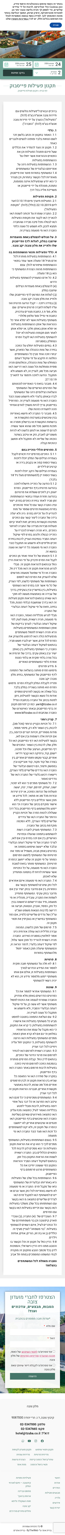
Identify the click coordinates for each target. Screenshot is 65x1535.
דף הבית (43, 90)
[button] (47, 64)
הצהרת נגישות (19, 1459)
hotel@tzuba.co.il (28, 1433)
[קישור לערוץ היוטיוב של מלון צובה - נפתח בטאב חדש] (29, 1441)
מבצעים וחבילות (52, 1493)
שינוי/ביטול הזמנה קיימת (41, 1459)
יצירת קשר (55, 1508)
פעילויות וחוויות (23, 1478)
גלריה (57, 1498)
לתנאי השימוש (29, 1352)
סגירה (55, 25)
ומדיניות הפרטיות (29, 1356)
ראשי (57, 1478)
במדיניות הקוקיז (19, 18)
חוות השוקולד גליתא (21, 1501)
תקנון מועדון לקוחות (21, 1449)
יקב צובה (26, 1506)
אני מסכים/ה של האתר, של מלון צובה (32, 1356)
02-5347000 (28, 1424)
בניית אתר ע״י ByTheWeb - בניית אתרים (33, 1530)
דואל (52, 1338)
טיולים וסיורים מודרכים (20, 1511)
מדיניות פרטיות (41, 1454)
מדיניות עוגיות (23, 1454)
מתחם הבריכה (24, 1491)
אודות (57, 1483)
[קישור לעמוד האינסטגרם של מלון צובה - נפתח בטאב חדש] (36, 1441)
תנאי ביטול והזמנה (39, 1464)
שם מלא (50, 1326)
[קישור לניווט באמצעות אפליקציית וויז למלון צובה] (23, 1441)
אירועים (56, 1503)
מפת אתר (21, 1464)
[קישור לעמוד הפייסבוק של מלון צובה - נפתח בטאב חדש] (42, 1441)
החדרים (56, 1488)
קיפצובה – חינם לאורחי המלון (20, 1484)
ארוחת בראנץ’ (24, 1496)
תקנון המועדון (47, 1356)
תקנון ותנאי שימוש (44, 1449)
